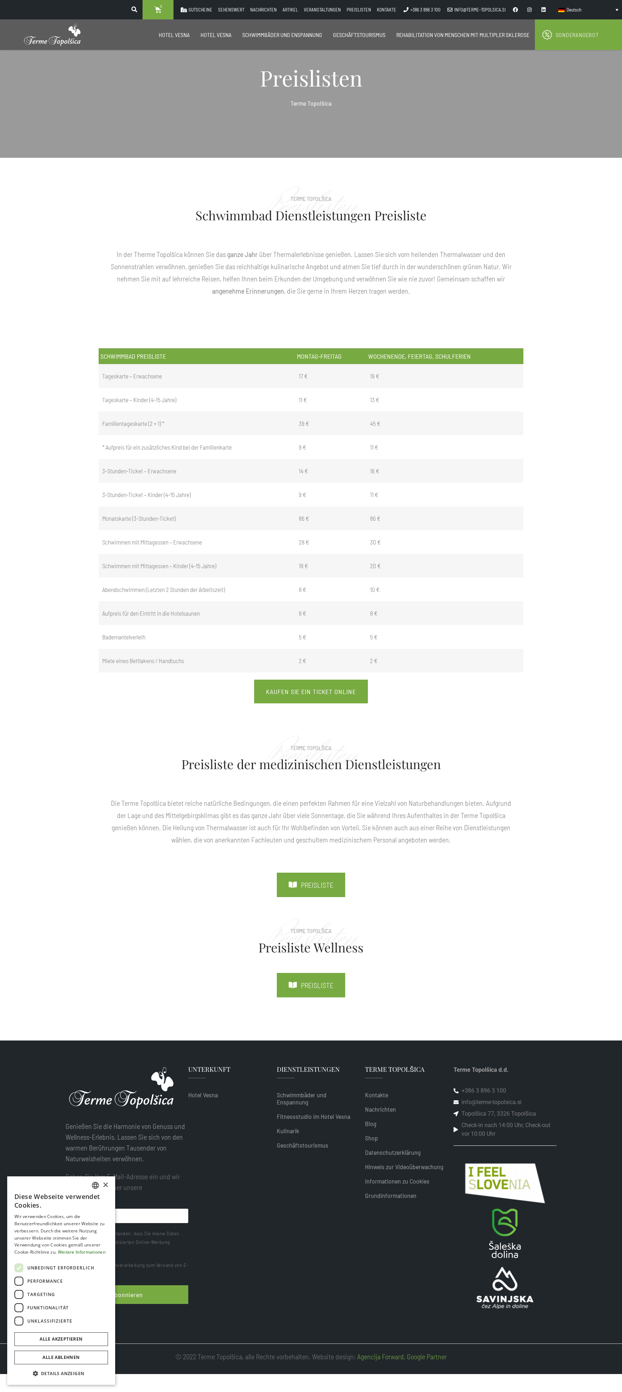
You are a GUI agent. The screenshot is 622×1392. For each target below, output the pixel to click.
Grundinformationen (390, 1195)
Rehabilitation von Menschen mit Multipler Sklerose (462, 34)
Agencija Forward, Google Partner (402, 1356)
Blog (371, 1123)
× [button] (105, 1185)
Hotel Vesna (174, 34)
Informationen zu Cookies (397, 1181)
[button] (61, 1373)
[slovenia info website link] (505, 1183)
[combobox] (95, 1185)
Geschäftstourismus (359, 34)
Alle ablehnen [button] (61, 1357)
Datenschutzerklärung (393, 1152)
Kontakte (376, 1095)
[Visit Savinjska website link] (505, 1233)
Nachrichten (380, 1109)
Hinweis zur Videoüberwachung (404, 1167)
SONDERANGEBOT (577, 34)
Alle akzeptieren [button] (61, 1339)
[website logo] (52, 35)
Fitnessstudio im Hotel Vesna (313, 1116)
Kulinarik (288, 1131)
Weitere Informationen (81, 1252)
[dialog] (61, 1280)
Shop (371, 1138)
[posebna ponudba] (547, 35)
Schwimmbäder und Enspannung (282, 34)
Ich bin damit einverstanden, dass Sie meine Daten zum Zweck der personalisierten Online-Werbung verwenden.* (122, 1241)
